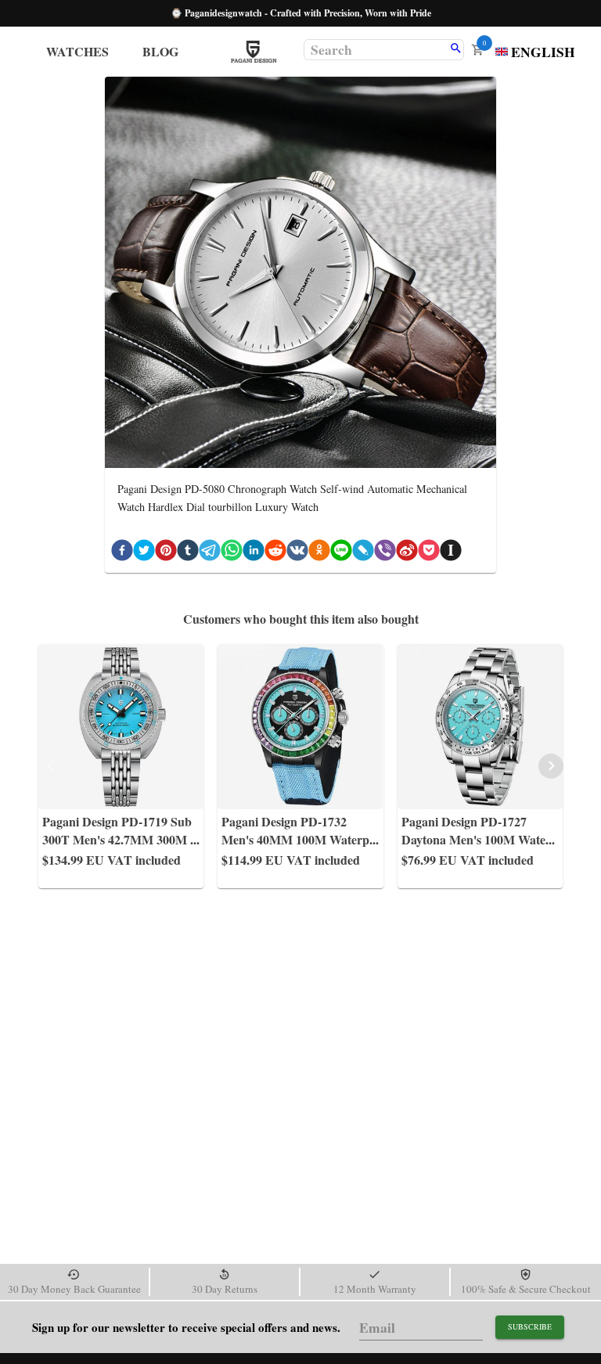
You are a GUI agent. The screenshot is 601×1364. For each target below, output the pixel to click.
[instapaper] (451, 553)
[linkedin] (254, 553)
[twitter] (144, 553)
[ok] (319, 553)
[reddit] (275, 553)
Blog (160, 51)
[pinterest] (166, 553)
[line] (341, 553)
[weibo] (407, 553)
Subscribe (530, 1326)
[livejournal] (363, 553)
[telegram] (210, 553)
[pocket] (429, 553)
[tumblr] (188, 553)
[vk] (297, 553)
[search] (455, 49)
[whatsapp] (232, 553)
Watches (77, 51)
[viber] (385, 553)
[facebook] (122, 553)
